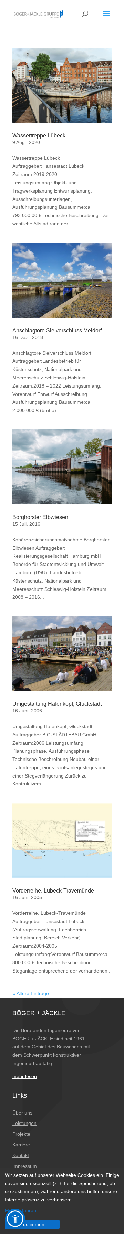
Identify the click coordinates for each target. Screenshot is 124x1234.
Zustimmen (32, 1224)
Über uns (22, 1113)
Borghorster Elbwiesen (40, 517)
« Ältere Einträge (30, 993)
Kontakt (20, 1155)
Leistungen (24, 1123)
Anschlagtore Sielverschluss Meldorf (57, 331)
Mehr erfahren (20, 1210)
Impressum (24, 1166)
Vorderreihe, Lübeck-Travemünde (53, 891)
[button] (15, 1218)
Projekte (21, 1134)
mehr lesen (24, 1076)
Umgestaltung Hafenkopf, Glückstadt (57, 704)
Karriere (21, 1144)
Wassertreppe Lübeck (38, 136)
